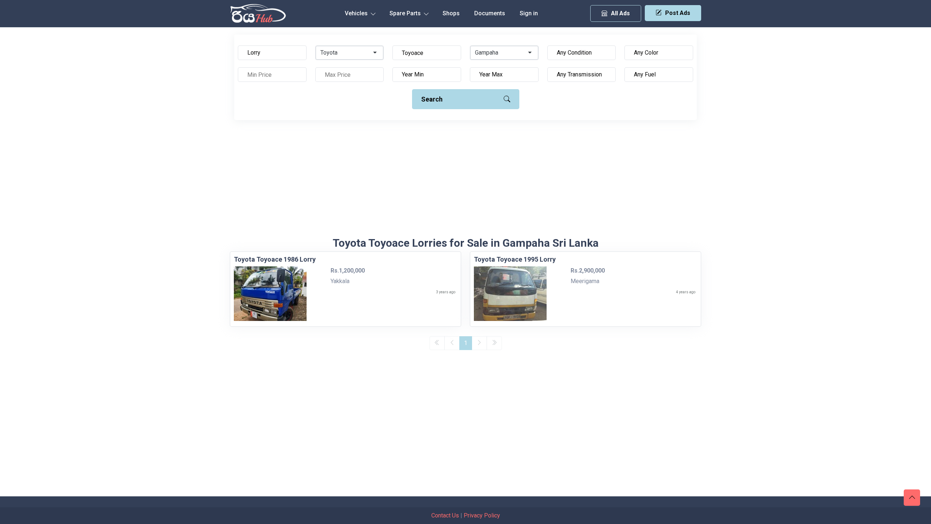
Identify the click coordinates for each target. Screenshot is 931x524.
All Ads (620, 13)
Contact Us (445, 515)
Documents (489, 13)
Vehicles (357, 13)
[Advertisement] (465, 182)
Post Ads (677, 12)
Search (432, 99)
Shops (451, 13)
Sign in (529, 13)
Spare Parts (405, 13)
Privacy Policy (482, 515)
